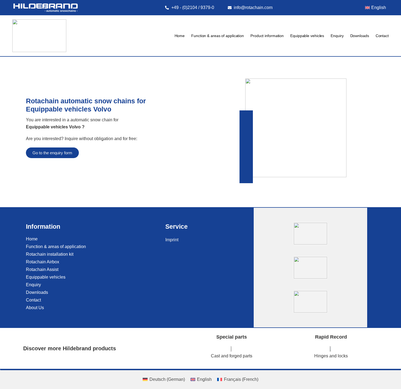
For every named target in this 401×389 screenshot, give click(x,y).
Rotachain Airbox (42, 262)
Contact (382, 36)
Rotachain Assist (42, 269)
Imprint (171, 239)
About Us (35, 307)
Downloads (359, 36)
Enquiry (337, 36)
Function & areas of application (217, 36)
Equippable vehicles (307, 36)
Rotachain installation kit (49, 254)
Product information (267, 36)
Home (180, 36)
